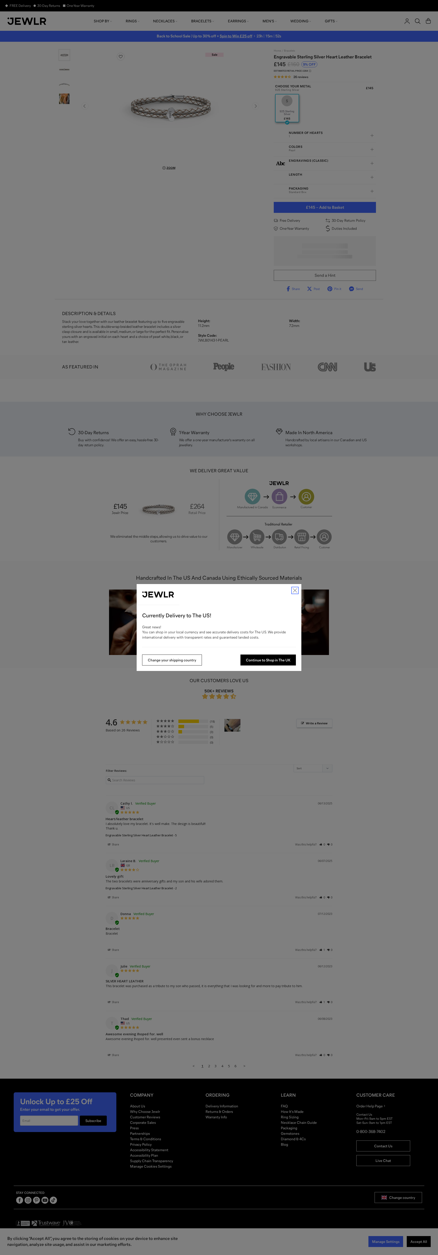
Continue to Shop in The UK (268, 660)
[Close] (295, 590)
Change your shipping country (172, 660)
